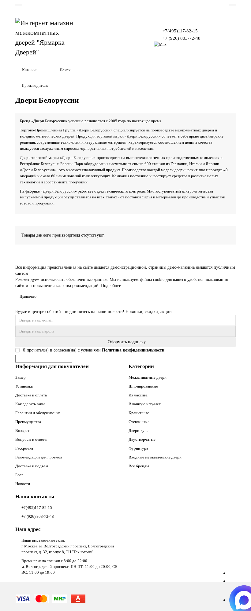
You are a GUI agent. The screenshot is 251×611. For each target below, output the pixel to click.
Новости (22, 483)
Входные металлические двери (155, 457)
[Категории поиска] (51, 70)
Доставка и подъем (31, 466)
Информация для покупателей (52, 366)
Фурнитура (138, 448)
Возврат (22, 430)
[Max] (160, 44)
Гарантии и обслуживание (38, 412)
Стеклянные (139, 421)
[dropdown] (18, 5)
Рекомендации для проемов (38, 457)
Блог (19, 475)
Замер (20, 377)
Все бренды (139, 466)
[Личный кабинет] (232, 5)
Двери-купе (138, 430)
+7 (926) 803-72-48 (181, 38)
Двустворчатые (142, 439)
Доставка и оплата (31, 395)
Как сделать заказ (30, 404)
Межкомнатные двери (148, 377)
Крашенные (139, 412)
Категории (141, 366)
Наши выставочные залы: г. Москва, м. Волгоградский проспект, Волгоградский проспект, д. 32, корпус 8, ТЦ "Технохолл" (67, 546)
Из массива (138, 395)
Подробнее (111, 285)
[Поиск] (229, 70)
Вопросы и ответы (31, 439)
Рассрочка (24, 448)
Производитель (35, 85)
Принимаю (28, 296)
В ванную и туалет (145, 404)
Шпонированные (143, 386)
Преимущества (28, 421)
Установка (24, 386)
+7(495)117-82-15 (180, 30)
